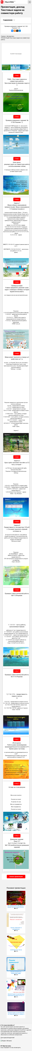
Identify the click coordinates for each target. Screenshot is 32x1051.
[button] (28, 44)
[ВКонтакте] (12, 31)
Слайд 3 (17, 158)
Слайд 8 (17, 521)
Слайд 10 (17, 671)
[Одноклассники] (15, 31)
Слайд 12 (17, 783)
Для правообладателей (7, 1037)
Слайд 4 (17, 199)
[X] (17, 31)
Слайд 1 (17, 75)
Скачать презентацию (16, 876)
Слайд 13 (17, 835)
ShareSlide (10, 2)
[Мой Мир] (20, 31)
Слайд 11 (17, 739)
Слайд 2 (17, 116)
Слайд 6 (17, 353)
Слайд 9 (17, 590)
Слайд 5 (17, 282)
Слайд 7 (17, 457)
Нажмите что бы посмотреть (12, 1047)
